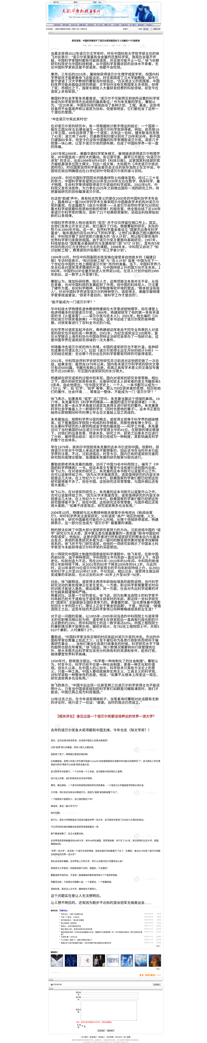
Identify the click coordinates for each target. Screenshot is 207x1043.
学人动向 (99, 25)
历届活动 (124, 25)
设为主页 (118, 1037)
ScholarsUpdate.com (105, 1042)
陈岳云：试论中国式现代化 (71, 926)
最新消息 (82, 25)
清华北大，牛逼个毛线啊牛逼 (72, 914)
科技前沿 (91, 25)
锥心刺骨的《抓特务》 (69, 923)
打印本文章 (57, 984)
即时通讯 (65, 25)
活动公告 (74, 25)
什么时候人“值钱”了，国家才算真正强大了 (76, 940)
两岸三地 (107, 25)
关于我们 (132, 25)
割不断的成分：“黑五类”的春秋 (72, 920)
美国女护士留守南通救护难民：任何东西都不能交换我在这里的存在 (86, 943)
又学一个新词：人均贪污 (70, 917)
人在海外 (116, 25)
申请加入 (149, 25)
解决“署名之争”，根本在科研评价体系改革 (76, 929)
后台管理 (110, 1037)
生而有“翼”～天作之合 (69, 937)
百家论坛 (83, 29)
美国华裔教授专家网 (62, 29)
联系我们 (141, 25)
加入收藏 (127, 1037)
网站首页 (57, 25)
